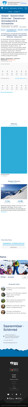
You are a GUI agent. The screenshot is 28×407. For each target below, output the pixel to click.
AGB (14, 384)
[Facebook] (20, 394)
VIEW (24, 277)
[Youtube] (8, 394)
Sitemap (13, 386)
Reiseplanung (13, 8)
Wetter (6, 8)
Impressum (14, 381)
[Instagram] (16, 394)
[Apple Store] (18, 398)
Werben (14, 377)
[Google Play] (11, 398)
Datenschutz (14, 383)
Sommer (16, 12)
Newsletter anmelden (14, 379)
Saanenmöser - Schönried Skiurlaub (13, 243)
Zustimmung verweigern (14, 389)
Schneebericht (11, 29)
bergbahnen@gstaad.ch (10, 342)
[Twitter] (12, 394)
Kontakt (14, 375)
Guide (3, 29)
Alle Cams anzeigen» (14, 125)
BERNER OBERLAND (7, 25)
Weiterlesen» (4, 212)
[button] (26, 8)
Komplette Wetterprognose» (21, 78)
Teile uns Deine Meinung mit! (6, 92)
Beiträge (20, 8)
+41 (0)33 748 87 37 (8, 340)
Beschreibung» (14, 182)
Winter (10, 12)
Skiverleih (13, 247)
